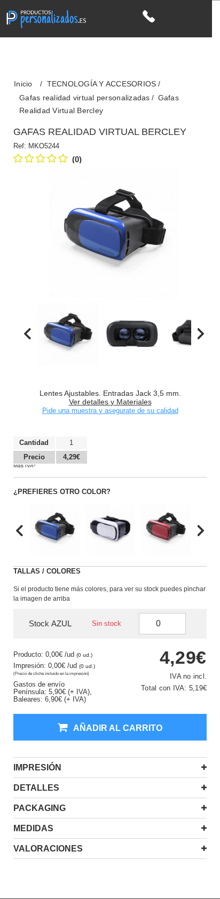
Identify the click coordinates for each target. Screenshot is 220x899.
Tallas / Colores (47, 571)
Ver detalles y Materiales (110, 401)
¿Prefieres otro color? (62, 492)
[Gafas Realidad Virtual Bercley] (67, 334)
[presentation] (27, 334)
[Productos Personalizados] (46, 17)
